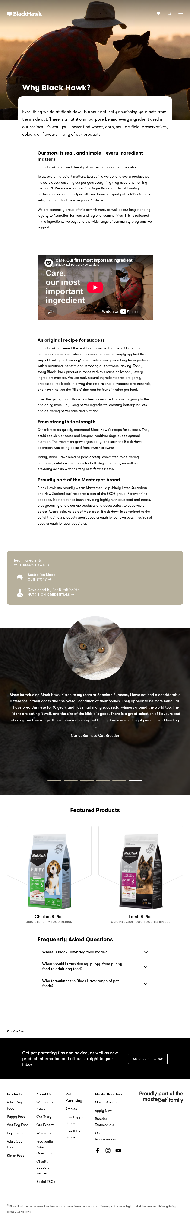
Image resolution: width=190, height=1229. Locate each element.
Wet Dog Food (18, 1124)
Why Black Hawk (30, 564)
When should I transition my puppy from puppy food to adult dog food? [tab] (82, 966)
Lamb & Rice (141, 917)
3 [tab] (87, 780)
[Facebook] (98, 1151)
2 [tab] (71, 780)
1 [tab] (54, 780)
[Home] (8, 1031)
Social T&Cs (45, 1181)
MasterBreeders (107, 1102)
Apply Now (103, 1110)
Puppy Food (16, 1116)
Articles (71, 1108)
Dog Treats (15, 1133)
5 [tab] (119, 780)
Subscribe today (148, 1058)
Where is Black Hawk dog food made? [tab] (74, 952)
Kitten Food (16, 1155)
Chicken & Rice (49, 917)
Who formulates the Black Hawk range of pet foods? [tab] (80, 983)
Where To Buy (46, 1133)
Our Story (38, 579)
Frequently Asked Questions (44, 1147)
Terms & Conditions (19, 1212)
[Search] (169, 13)
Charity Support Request (42, 1167)
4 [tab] (103, 780)
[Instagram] (108, 1151)
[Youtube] (118, 1151)
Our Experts (45, 1124)
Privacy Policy (167, 1206)
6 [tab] (135, 780)
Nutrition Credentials (49, 594)
